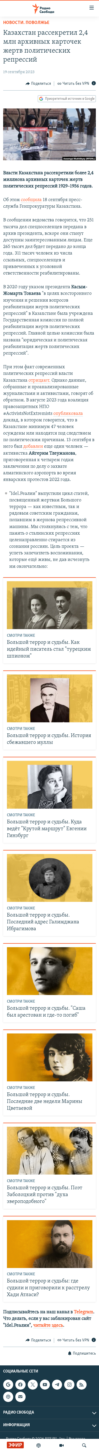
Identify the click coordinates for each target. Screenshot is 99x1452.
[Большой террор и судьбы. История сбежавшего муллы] (49, 698)
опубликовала (68, 413)
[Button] (38, 83)
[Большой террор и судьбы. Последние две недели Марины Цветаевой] (49, 1057)
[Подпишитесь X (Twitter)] (33, 1385)
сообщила (31, 200)
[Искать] (84, 1445)
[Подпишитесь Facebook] (20, 1385)
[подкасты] (38, 1445)
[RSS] (82, 1385)
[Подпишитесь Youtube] (45, 1385)
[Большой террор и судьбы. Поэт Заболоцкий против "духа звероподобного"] (49, 1151)
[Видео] (61, 1445)
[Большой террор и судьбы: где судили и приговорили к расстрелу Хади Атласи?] (49, 1244)
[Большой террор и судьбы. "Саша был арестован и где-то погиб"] (49, 971)
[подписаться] (20, 1397)
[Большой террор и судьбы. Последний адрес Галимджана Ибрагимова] (49, 878)
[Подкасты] (8, 1397)
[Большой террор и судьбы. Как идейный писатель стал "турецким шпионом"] (49, 605)
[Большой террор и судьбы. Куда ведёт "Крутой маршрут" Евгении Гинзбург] (49, 785)
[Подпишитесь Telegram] (57, 1385)
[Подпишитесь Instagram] (69, 1385)
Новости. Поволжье (26, 23)
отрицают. (39, 380)
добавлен (33, 446)
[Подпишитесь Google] (8, 1385)
